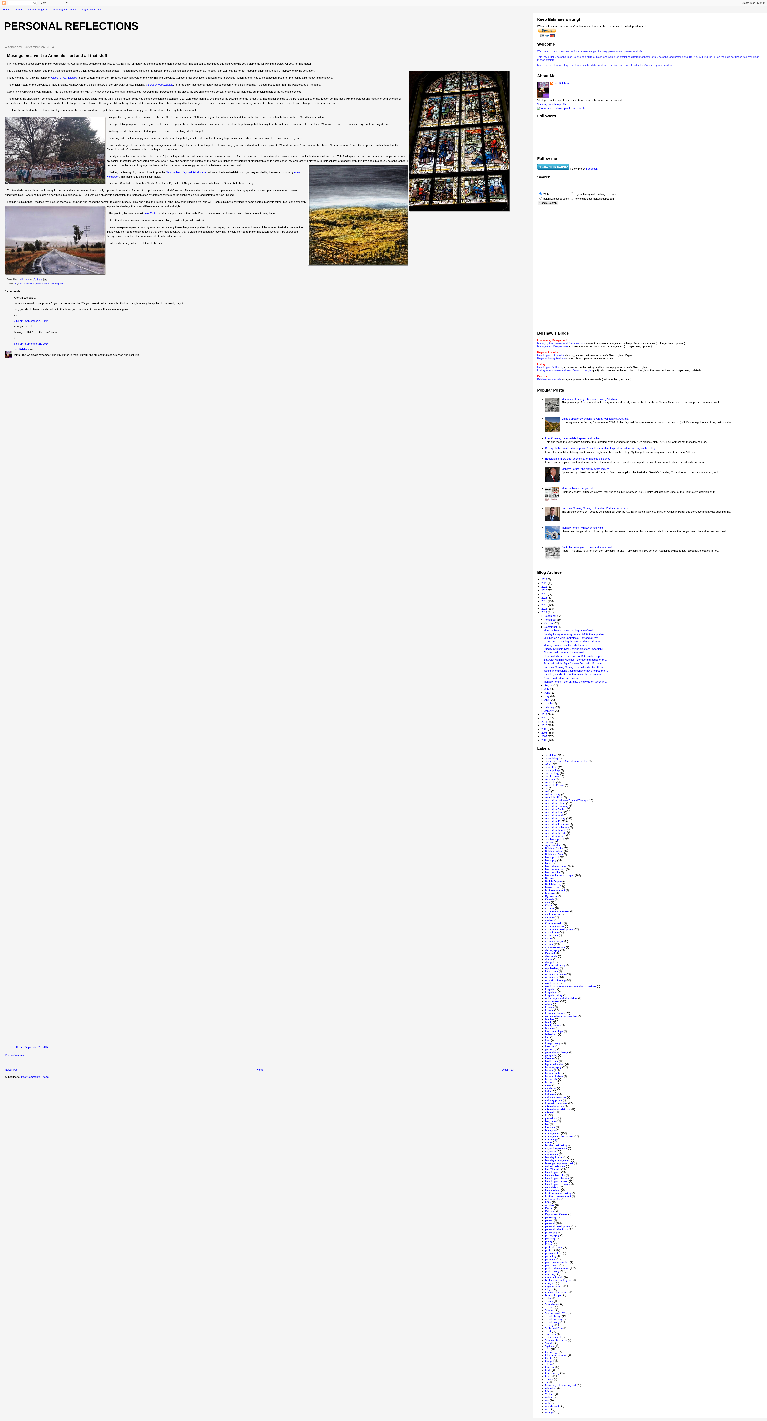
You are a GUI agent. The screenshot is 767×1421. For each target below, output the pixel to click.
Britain (549, 878)
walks (548, 1397)
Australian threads (555, 833)
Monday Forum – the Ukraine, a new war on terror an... (575, 681)
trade (548, 1370)
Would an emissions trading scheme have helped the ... (576, 670)
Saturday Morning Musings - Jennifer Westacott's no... (575, 667)
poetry (548, 1241)
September (551, 626)
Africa (548, 764)
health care (551, 1061)
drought (549, 962)
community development (559, 929)
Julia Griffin (150, 213)
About (18, 9)
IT (546, 1115)
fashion (549, 1028)
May (547, 696)
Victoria (549, 1394)
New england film (555, 1175)
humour (549, 1082)
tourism (549, 1367)
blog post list (552, 872)
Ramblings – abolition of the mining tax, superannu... (574, 674)
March (548, 703)
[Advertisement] (47, 1063)
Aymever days (553, 845)
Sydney (549, 1346)
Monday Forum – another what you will (566, 645)
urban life (550, 1388)
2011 (544, 721)
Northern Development (558, 1196)
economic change (555, 974)
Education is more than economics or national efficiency (577, 458)
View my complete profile (551, 104)
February (549, 707)
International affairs (556, 1103)
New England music (556, 1181)
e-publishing (552, 968)
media (548, 1142)
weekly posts (552, 1406)
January (549, 710)
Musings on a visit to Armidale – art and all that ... (572, 637)
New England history (557, 1178)
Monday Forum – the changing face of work (569, 630)
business (550, 893)
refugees (550, 1283)
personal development (558, 1226)
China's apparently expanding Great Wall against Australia (595, 418)
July (547, 688)
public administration (557, 1268)
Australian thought (555, 830)
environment (552, 1001)
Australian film (553, 812)
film (547, 1037)
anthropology (552, 770)
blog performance (555, 869)
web (547, 1403)
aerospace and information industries (566, 761)
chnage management (557, 911)
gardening (550, 1049)
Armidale (550, 782)
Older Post (508, 1069)
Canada (549, 899)
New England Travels (64, 9)
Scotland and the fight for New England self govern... (574, 663)
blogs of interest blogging (559, 875)
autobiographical (554, 839)
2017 (544, 601)
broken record (553, 887)
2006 (544, 740)
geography (551, 1055)
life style (550, 1127)
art (16, 283)
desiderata (551, 956)
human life (551, 1079)
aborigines (551, 755)
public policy (552, 1271)
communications (554, 926)
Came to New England (64, 77)
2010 (544, 725)
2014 (544, 612)
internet (549, 1112)
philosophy (551, 1232)
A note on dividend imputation (561, 678)
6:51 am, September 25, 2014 (31, 320)
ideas (548, 1085)
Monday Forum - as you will (578, 488)
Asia (547, 791)
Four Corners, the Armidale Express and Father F (573, 438)
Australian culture (26, 283)
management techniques (559, 1136)
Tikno (548, 1364)
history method (553, 1073)
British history (553, 884)
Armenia (550, 779)
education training (555, 980)
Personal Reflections (71, 26)
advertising (551, 758)
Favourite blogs (554, 1031)
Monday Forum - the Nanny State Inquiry (585, 468)
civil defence (552, 914)
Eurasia (549, 1007)
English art (551, 992)
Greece (549, 1058)
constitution (552, 932)
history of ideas (554, 1076)
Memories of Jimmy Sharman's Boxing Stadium (589, 399)
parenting (550, 1217)
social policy (552, 1322)
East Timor (551, 971)
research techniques (557, 1292)
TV (547, 1382)
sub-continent (553, 1337)
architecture (552, 776)
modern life (551, 1154)
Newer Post (11, 1069)
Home (6, 9)
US (547, 1391)
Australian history (555, 818)
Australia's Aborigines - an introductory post (587, 547)
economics (551, 977)
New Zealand (552, 1190)
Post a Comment (15, 1055)
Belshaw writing (554, 851)
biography (550, 860)
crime (548, 938)
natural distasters (555, 1166)
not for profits (553, 1199)
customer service (555, 947)
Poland (549, 1244)
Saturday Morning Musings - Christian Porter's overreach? (595, 508)
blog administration (556, 866)
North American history (558, 1193)
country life (551, 935)
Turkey (549, 1379)
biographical (552, 857)
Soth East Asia (554, 1328)
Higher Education (91, 9)
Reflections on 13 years (559, 1280)
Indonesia (550, 1094)
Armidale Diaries (554, 785)
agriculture (551, 767)
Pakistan (550, 1211)
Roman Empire (553, 1295)
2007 (544, 736)
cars (547, 902)
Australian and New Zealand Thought (566, 800)
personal (550, 1223)
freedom (550, 1046)
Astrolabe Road (554, 797)
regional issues (554, 1286)
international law (554, 1106)
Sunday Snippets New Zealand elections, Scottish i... (574, 648)
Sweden (549, 1343)
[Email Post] (45, 279)
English (549, 989)
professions (552, 1265)
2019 (544, 594)
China (548, 905)
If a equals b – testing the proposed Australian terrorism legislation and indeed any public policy (600, 448)
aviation (549, 842)
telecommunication (556, 1355)
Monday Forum (554, 1157)
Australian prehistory (557, 827)
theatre (549, 1358)
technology (551, 1352)
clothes (549, 920)
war (547, 1400)
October (549, 623)
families (549, 1019)
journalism (551, 1118)
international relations (557, 1109)
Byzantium (551, 896)
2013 (544, 714)
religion (549, 1289)
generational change (556, 1052)
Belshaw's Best (554, 854)
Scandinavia (552, 1304)
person (549, 1220)
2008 (544, 732)
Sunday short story (556, 1340)
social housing (553, 1319)
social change (553, 1316)
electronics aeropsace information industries (570, 986)
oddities (549, 1205)
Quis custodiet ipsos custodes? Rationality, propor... (574, 656)
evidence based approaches (561, 1016)
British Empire (553, 881)
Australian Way (554, 836)
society (549, 1325)
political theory (553, 1247)
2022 (544, 583)
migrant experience (556, 1148)
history (549, 1070)
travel (548, 1376)
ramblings (550, 1274)
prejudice (550, 1259)
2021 (544, 586)
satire (548, 1298)
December (550, 615)
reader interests (554, 1277)
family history (553, 1025)
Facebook (592, 168)
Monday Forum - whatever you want (582, 527)
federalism (551, 1034)
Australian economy (556, 806)
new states (551, 1187)
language (550, 1121)
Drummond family (555, 965)
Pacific (549, 1208)
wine (547, 1409)
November (550, 619)
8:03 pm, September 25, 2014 (31, 1047)
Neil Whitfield (552, 1169)
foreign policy (553, 1043)
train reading (552, 1373)
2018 (544, 597)
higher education (554, 1064)
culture (549, 944)
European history (555, 1013)
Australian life (42, 283)
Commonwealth (554, 923)
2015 (544, 608)
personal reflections (556, 1229)
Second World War (556, 1313)
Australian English (555, 809)
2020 (544, 590)
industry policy (553, 1100)
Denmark (550, 953)
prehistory (551, 1256)
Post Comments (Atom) (35, 1076)
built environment (555, 890)
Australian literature (556, 824)
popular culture (553, 1253)
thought (549, 1361)
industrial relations (555, 1097)
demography (552, 950)
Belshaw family (554, 848)
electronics (551, 983)
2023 (544, 579)
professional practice (557, 1262)
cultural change (554, 941)
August (548, 685)
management (552, 1133)
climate (549, 917)
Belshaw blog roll (37, 9)
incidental (550, 1088)
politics (549, 1250)
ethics (548, 1004)
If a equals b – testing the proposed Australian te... (573, 641)
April (547, 699)
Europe (549, 1010)
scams (549, 1301)
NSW (548, 1202)
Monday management (557, 1160)
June (547, 692)
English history (553, 995)
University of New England (560, 1385)
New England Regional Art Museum (186, 172)
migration (550, 1151)
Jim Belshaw (21, 349)
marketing (551, 1139)
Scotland (550, 1310)
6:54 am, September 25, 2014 (31, 343)
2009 (544, 729)
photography (552, 1235)
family (548, 1022)
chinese (549, 908)
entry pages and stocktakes (561, 998)
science (549, 1307)
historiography (553, 1067)
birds (548, 863)
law (547, 1124)
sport (548, 1331)
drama (548, 959)
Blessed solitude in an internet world (564, 652)
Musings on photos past (559, 1163)
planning (550, 1238)
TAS (547, 1349)
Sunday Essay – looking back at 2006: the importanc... (575, 634)
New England (56, 283)
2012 (544, 718)
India (548, 1091)
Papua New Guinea (556, 1214)
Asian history (552, 794)
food (547, 1040)
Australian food (554, 815)
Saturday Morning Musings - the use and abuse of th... (575, 659)
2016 (544, 605)
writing (549, 1412)
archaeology (552, 773)
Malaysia (550, 1130)
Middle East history (556, 1145)
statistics (550, 1334)
